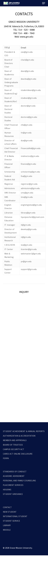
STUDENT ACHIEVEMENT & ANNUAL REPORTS (24, 431)
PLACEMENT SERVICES (13, 485)
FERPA (6, 458)
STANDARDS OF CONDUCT (15, 471)
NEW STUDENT (10, 511)
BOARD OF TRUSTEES (13, 444)
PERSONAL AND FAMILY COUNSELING (19, 480)
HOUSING (7, 489)
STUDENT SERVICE (11, 520)
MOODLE (7, 529)
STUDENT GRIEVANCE (13, 494)
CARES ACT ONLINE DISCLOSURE (18, 453)
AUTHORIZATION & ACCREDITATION (19, 435)
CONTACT (7, 507)
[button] (43, 3)
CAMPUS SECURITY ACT (13, 449)
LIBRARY (7, 525)
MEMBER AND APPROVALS (15, 440)
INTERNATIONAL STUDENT (15, 516)
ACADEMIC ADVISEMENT (14, 476)
